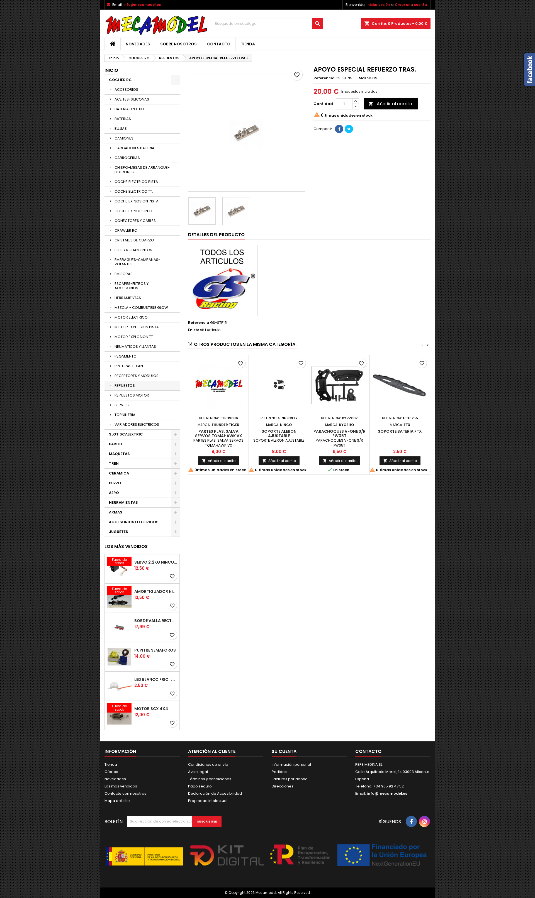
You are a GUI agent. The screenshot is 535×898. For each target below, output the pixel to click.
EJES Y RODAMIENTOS (133, 250)
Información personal (291, 764)
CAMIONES (124, 138)
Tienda (248, 44)
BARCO (115, 444)
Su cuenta (284, 751)
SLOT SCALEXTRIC (126, 434)
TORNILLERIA (125, 414)
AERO (114, 492)
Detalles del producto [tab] (216, 234)
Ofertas (111, 771)
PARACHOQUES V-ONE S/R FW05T (339, 434)
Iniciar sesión (378, 4)
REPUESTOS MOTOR (132, 395)
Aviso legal (198, 771)
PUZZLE (115, 483)
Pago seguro (200, 786)
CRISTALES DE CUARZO (134, 240)
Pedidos (279, 771)
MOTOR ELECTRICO (131, 317)
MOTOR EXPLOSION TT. (134, 336)
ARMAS (115, 512)
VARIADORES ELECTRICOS (137, 424)
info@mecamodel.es (142, 4)
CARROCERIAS (127, 157)
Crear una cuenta (411, 4)
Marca (365, 78)
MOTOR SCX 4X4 (151, 708)
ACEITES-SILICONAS (132, 99)
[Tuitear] (349, 129)
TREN (114, 463)
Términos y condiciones (209, 779)
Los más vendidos (126, 546)
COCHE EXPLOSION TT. (134, 211)
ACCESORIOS (126, 89)
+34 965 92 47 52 (388, 786)
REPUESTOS (125, 385)
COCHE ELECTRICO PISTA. (137, 181)
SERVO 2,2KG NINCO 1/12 (155, 562)
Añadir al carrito (390, 104)
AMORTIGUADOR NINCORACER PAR (155, 591)
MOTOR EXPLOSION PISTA (137, 327)
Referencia (324, 78)
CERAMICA (119, 473)
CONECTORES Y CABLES (135, 220)
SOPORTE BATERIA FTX (400, 431)
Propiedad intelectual (207, 800)
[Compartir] (339, 129)
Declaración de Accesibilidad (215, 793)
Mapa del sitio (117, 800)
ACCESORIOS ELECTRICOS (134, 522)
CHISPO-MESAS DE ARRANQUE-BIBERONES (142, 170)
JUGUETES (118, 531)
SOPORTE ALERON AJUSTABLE (279, 434)
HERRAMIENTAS (128, 297)
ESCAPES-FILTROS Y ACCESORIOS (132, 286)
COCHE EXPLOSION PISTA (137, 201)
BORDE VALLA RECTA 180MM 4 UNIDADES (155, 620)
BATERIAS (123, 118)
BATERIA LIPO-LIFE (130, 109)
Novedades (138, 44)
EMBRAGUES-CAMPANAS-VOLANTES (137, 262)
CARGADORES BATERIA (134, 148)
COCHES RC (120, 79)
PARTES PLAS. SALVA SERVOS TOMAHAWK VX (218, 434)
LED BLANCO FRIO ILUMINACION (155, 679)
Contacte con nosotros (125, 793)
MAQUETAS (119, 453)
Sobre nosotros (178, 44)
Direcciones (282, 786)
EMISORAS (124, 274)
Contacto (218, 44)
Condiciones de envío (208, 764)
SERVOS (122, 405)
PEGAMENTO (126, 356)
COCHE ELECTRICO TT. (134, 191)
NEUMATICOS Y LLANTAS (135, 346)
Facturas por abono (290, 779)
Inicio (111, 70)
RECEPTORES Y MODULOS (137, 375)
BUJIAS (121, 128)
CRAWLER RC (126, 230)
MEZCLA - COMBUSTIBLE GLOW (141, 307)
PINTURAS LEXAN (129, 366)
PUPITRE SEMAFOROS (155, 650)
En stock (196, 329)
